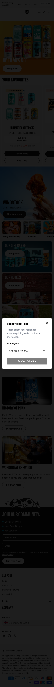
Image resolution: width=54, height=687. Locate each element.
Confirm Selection (27, 361)
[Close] (47, 323)
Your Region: (13, 343)
